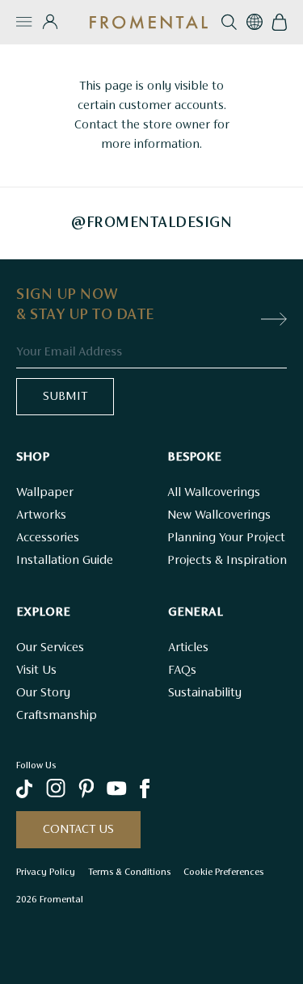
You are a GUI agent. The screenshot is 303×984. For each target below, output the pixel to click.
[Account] (49, 22)
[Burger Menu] (24, 22)
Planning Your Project (226, 538)
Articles (188, 647)
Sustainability (205, 693)
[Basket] (279, 22)
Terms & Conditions (129, 871)
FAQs (182, 670)
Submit (65, 396)
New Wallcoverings (219, 515)
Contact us (78, 829)
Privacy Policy (45, 871)
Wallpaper (45, 492)
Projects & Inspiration (227, 560)
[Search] (229, 22)
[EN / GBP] (254, 22)
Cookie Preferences (223, 871)
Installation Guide (64, 560)
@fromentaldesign (151, 223)
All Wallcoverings (213, 492)
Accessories (47, 538)
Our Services (50, 647)
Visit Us (36, 670)
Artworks (41, 515)
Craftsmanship (56, 715)
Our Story (43, 693)
